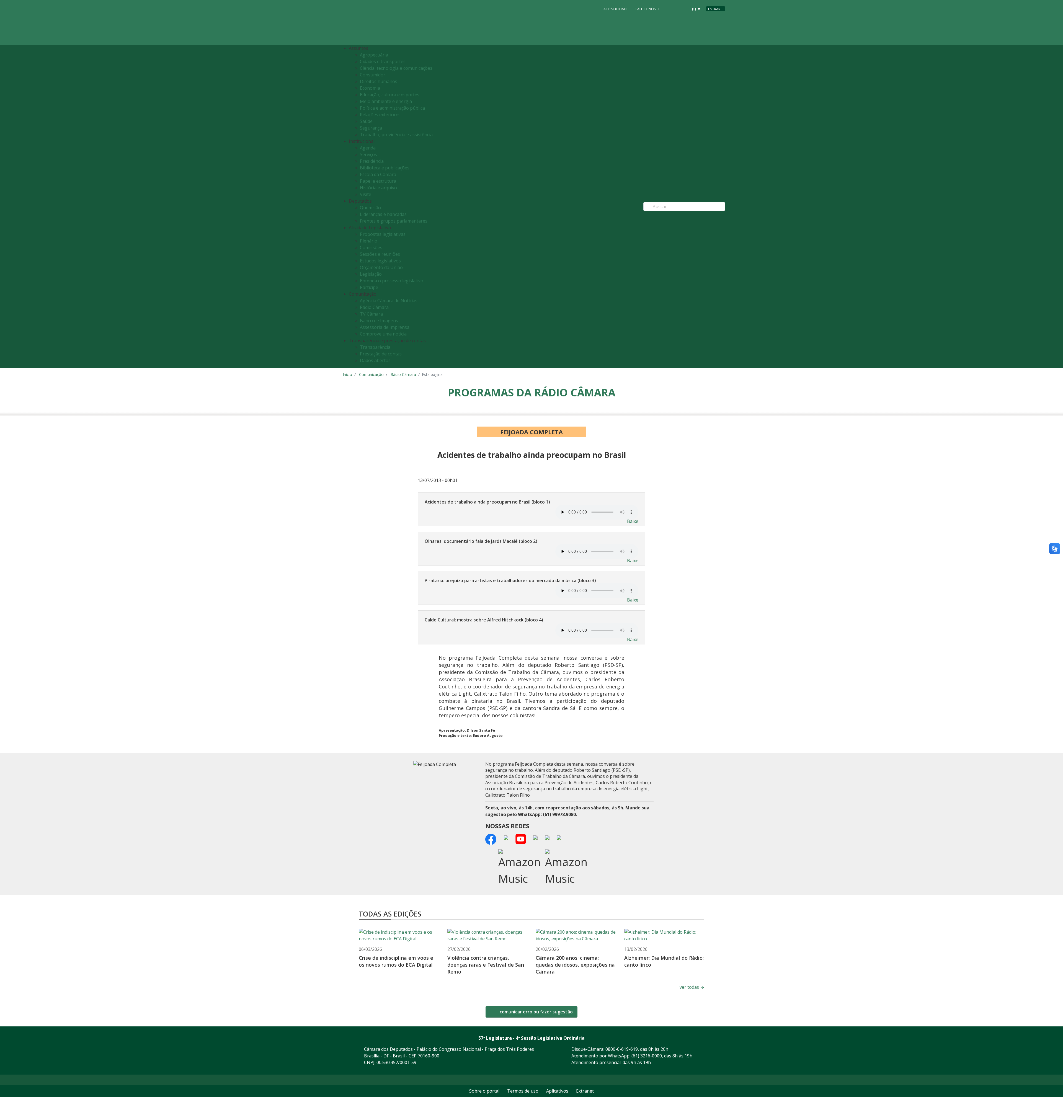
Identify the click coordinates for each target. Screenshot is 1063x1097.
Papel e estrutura (378, 181)
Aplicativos (557, 1091)
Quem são (370, 208)
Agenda (368, 148)
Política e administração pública (392, 108)
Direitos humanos (378, 81)
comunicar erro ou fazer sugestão (536, 1012)
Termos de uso (522, 1091)
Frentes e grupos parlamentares (393, 221)
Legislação (371, 274)
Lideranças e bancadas (383, 214)
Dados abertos (375, 360)
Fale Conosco (648, 9)
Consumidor (372, 75)
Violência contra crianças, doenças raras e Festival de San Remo (485, 964)
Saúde (366, 121)
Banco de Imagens (379, 321)
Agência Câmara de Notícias (388, 301)
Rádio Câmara (374, 307)
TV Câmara (371, 314)
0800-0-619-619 (621, 1049)
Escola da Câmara (378, 174)
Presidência (372, 161)
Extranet (585, 1091)
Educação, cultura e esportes (389, 95)
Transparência (375, 347)
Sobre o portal (484, 1091)
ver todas (692, 987)
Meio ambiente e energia (386, 101)
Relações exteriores (380, 115)
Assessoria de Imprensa (384, 327)
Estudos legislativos (380, 261)
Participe (369, 287)
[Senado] (682, 8)
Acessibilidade (615, 9)
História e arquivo (378, 188)
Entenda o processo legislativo (391, 281)
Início (347, 374)
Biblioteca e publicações (384, 168)
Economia (370, 88)
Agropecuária (374, 55)
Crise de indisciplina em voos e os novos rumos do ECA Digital (396, 961)
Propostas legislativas (383, 234)
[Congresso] (671, 8)
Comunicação (371, 374)
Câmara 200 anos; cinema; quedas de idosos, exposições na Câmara (575, 964)
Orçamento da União (381, 267)
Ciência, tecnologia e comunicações (396, 68)
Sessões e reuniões (380, 254)
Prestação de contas (381, 354)
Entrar (714, 9)
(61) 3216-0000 (646, 1056)
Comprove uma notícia (383, 334)
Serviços (368, 154)
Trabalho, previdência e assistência (396, 134)
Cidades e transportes (383, 61)
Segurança (371, 128)
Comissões (371, 247)
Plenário (368, 241)
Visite (365, 194)
